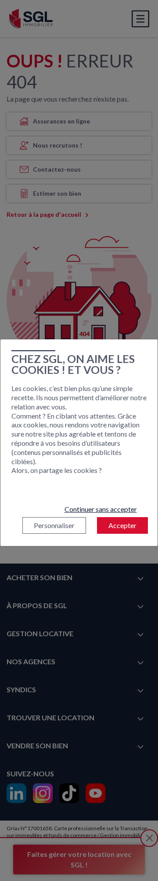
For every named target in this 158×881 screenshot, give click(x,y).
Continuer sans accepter (101, 509)
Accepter (122, 525)
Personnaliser (54, 525)
